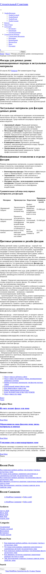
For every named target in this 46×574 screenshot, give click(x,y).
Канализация (12, 30)
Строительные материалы (17, 36)
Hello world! (27, 497)
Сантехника (7, 26)
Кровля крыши (13, 40)
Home (2, 54)
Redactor (14, 71)
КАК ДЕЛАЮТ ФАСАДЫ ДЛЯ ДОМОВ (19, 392)
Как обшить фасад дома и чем (15, 388)
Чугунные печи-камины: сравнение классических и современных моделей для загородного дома (19, 475)
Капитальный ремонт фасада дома (16, 386)
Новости (6, 23)
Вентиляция (12, 38)
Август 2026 (4, 511)
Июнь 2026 (4, 515)
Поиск (23, 52)
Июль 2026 (4, 513)
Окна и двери (8, 25)
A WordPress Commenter (13, 497)
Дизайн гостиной (14, 15)
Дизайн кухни (13, 19)
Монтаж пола (13, 42)
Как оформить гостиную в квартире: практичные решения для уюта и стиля (22, 555)
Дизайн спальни (13, 21)
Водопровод (12, 28)
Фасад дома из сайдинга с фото (15, 377)
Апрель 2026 (4, 518)
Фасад (10, 44)
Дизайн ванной (13, 17)
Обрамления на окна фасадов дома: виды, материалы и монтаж (19, 425)
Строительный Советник (14, 4)
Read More (4, 420)
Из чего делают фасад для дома (14, 408)
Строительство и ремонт (11, 34)
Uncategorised (5, 527)
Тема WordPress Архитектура (23, 571)
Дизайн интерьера (9, 13)
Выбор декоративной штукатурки (16, 390)
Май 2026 (3, 516)
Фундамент (12, 46)
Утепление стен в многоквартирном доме (19, 442)
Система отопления (15, 32)
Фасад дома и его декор (12, 394)
